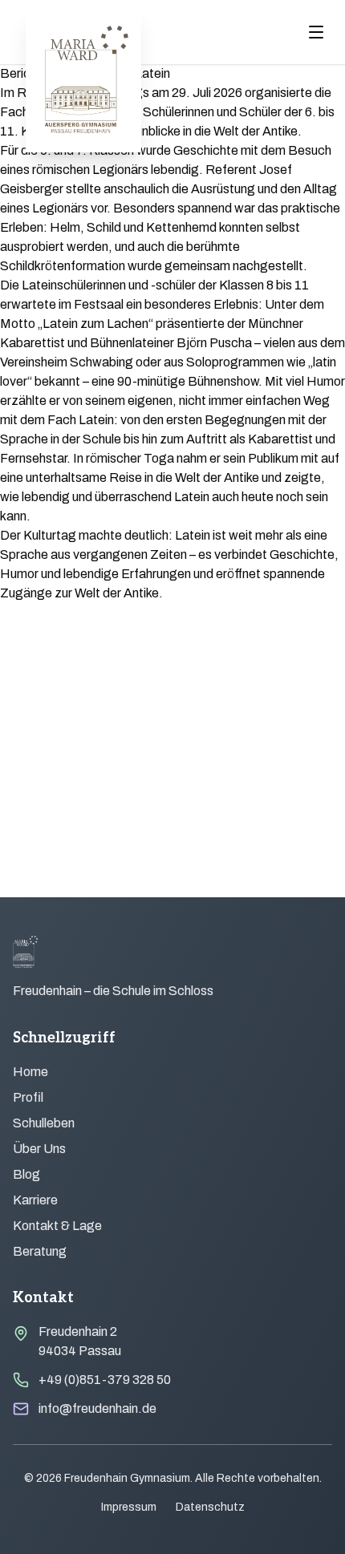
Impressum (128, 1507)
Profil (28, 1097)
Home (30, 1071)
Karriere (35, 1200)
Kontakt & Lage (57, 1225)
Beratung (40, 1251)
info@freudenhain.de (97, 1408)
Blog (26, 1174)
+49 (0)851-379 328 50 (105, 1379)
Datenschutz (210, 1507)
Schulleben (44, 1123)
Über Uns (39, 1148)
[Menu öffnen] (316, 32)
